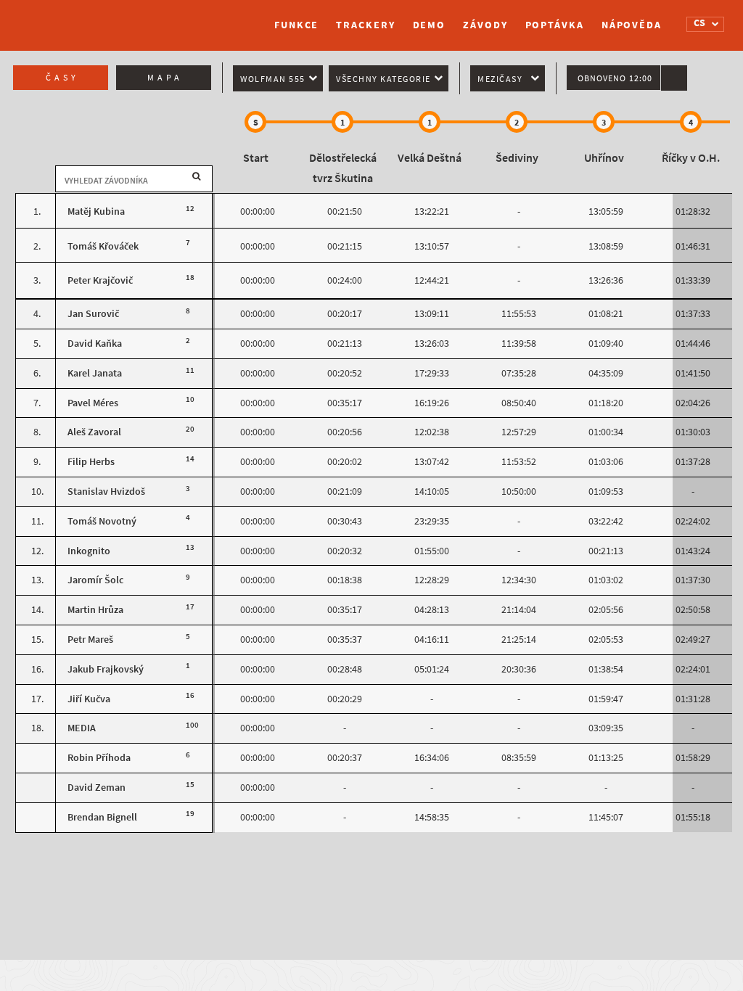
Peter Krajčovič (100, 280)
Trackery (365, 25)
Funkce (296, 25)
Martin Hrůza (95, 610)
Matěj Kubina (96, 211)
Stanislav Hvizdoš (106, 491)
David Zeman (96, 787)
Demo (429, 25)
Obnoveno (615, 78)
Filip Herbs (91, 462)
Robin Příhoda (99, 758)
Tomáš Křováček (103, 246)
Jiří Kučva (88, 699)
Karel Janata (94, 373)
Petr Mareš (90, 639)
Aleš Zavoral (94, 432)
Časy (62, 77)
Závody (485, 25)
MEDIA (81, 728)
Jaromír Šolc (95, 580)
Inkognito (88, 551)
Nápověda (632, 25)
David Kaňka (94, 343)
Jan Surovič (93, 314)
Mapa (165, 77)
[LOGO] (84, 18)
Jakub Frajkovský (105, 669)
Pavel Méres (92, 403)
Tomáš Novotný (101, 521)
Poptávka (554, 25)
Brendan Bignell (102, 817)
